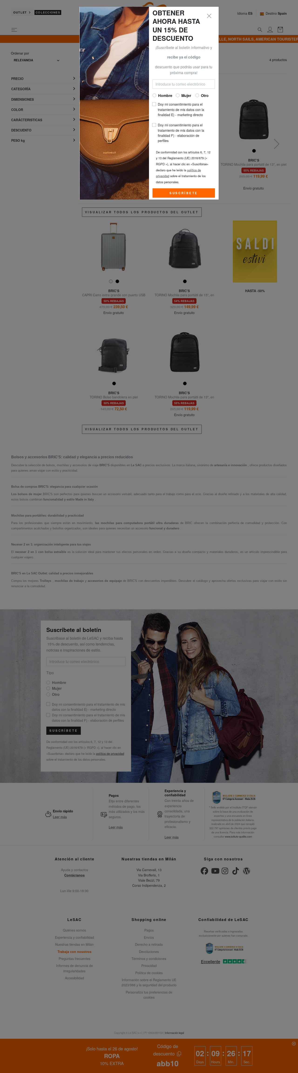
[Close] (209, 16)
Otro (205, 95)
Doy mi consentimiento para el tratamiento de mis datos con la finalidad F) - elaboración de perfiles (181, 133)
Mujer (186, 95)
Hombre (165, 95)
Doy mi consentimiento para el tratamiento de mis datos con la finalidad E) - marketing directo (181, 109)
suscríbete (183, 193)
